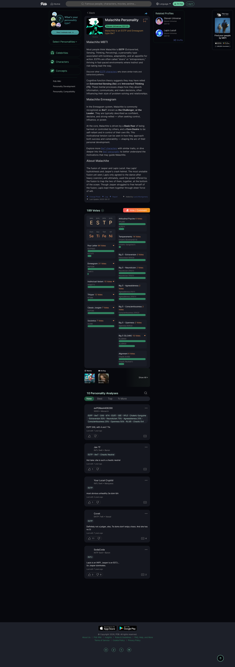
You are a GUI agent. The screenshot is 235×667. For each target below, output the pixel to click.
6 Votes (138, 218)
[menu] (65, 62)
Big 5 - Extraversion (127, 254)
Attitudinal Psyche (127, 218)
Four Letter (92, 245)
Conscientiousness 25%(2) (129, 313)
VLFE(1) (122, 227)
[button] (132, 223)
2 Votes (140, 267)
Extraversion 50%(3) (126, 258)
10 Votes (136, 335)
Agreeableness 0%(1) (127, 292)
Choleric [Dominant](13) (128, 240)
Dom (91, 232)
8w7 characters (109, 148)
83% (110, 218)
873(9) (90, 298)
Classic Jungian (94, 307)
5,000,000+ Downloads (223, 46)
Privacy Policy (134, 640)
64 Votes (102, 245)
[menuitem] (65, 53)
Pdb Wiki (57, 81)
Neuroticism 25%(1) (126, 271)
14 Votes (137, 236)
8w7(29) (91, 267)
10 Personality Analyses (102, 393)
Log (106, 197)
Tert (104, 232)
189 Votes (93, 210)
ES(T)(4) (91, 311)
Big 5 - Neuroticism (127, 267)
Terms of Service (102, 640)
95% (104, 218)
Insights (108, 637)
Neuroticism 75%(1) (126, 276)
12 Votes (98, 294)
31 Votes (102, 263)
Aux (97, 232)
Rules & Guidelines (123, 637)
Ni (110, 236)
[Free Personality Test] (65, 23)
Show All (142, 377)
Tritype (91, 294)
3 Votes (140, 254)
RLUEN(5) (122, 339)
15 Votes (108, 281)
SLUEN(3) (122, 344)
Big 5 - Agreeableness (128, 285)
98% (91, 218)
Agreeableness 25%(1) (127, 297)
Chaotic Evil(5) (124, 357)
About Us (86, 637)
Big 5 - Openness (126, 322)
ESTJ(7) (91, 254)
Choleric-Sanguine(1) (127, 245)
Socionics (92, 320)
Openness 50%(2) (125, 326)
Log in (190, 4)
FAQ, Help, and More (143, 637)
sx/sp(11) (91, 285)
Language (163, 4)
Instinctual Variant (95, 281)
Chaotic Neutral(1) (126, 362)
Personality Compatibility (64, 91)
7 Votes (105, 307)
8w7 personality (111, 151)
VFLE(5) (122, 222)
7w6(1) (90, 272)
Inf (111, 232)
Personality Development (64, 86)
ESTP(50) (91, 249)
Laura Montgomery (140, 197)
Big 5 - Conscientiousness (130, 306)
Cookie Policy (119, 640)
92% (98, 218)
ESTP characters (108, 71)
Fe (104, 236)
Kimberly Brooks (102, 381)
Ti (97, 236)
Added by (137, 197)
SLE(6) (90, 324)
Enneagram (93, 263)
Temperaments (125, 236)
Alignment (123, 353)
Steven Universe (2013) (117, 26)
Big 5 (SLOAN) (125, 335)
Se (91, 236)
